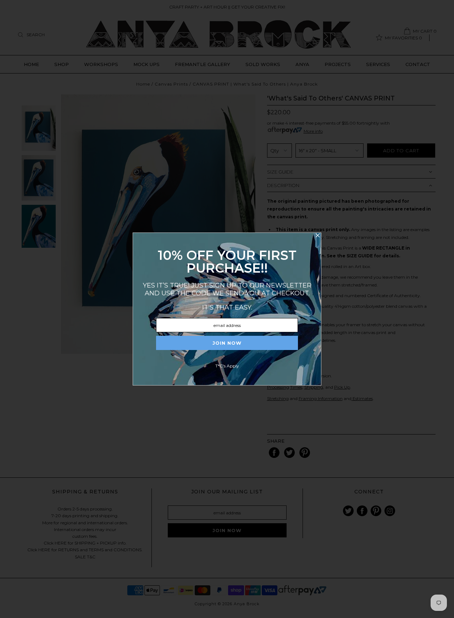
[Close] (317, 236)
